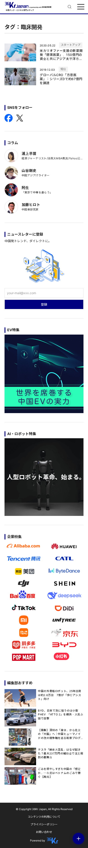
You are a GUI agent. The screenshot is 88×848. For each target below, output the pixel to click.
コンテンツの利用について (44, 816)
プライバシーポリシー (44, 824)
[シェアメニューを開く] (78, 838)
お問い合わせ (44, 832)
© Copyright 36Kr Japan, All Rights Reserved (44, 809)
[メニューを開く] (80, 6)
